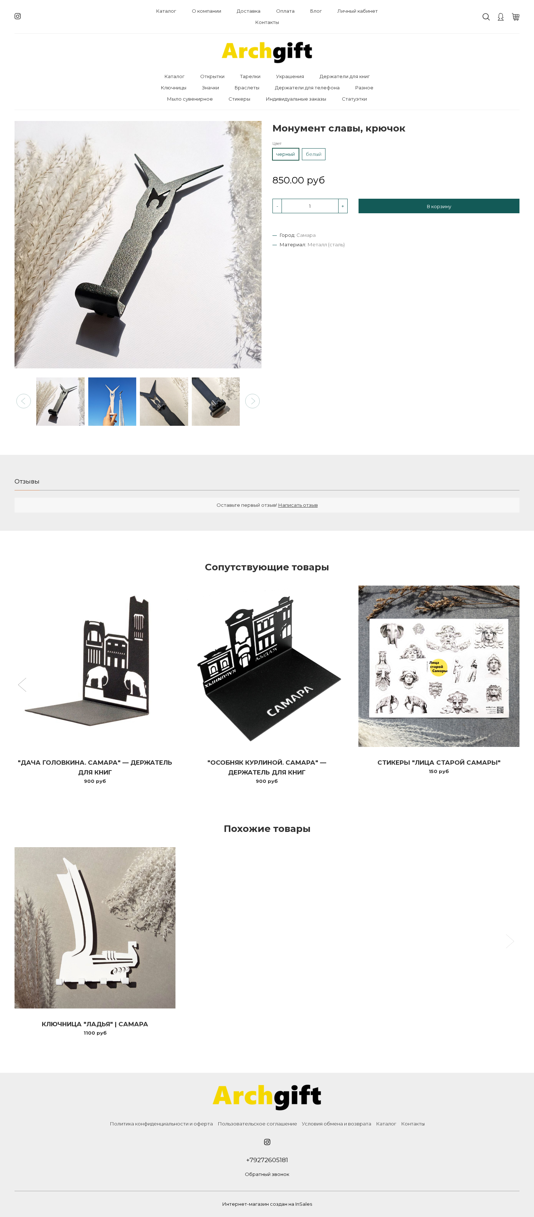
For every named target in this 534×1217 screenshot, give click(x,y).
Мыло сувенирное (190, 99)
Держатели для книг (345, 76)
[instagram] (18, 16)
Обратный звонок (267, 1174)
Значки (210, 87)
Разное (364, 87)
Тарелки (250, 76)
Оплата (285, 11)
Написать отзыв (298, 505)
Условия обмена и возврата (336, 1124)
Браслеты (247, 87)
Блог (316, 11)
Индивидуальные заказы (296, 99)
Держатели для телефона (307, 87)
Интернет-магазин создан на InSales (267, 1204)
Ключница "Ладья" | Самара (95, 1024)
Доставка (248, 11)
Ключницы (173, 87)
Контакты (267, 22)
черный (285, 154)
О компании (206, 11)
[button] (23, 401)
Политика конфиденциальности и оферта (161, 1124)
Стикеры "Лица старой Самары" (439, 762)
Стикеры (239, 99)
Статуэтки (354, 99)
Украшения (290, 76)
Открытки (212, 76)
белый (313, 154)
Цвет (277, 144)
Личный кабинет (357, 11)
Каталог (166, 11)
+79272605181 (267, 1160)
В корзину (439, 207)
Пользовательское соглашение (257, 1124)
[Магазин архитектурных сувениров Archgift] (267, 52)
